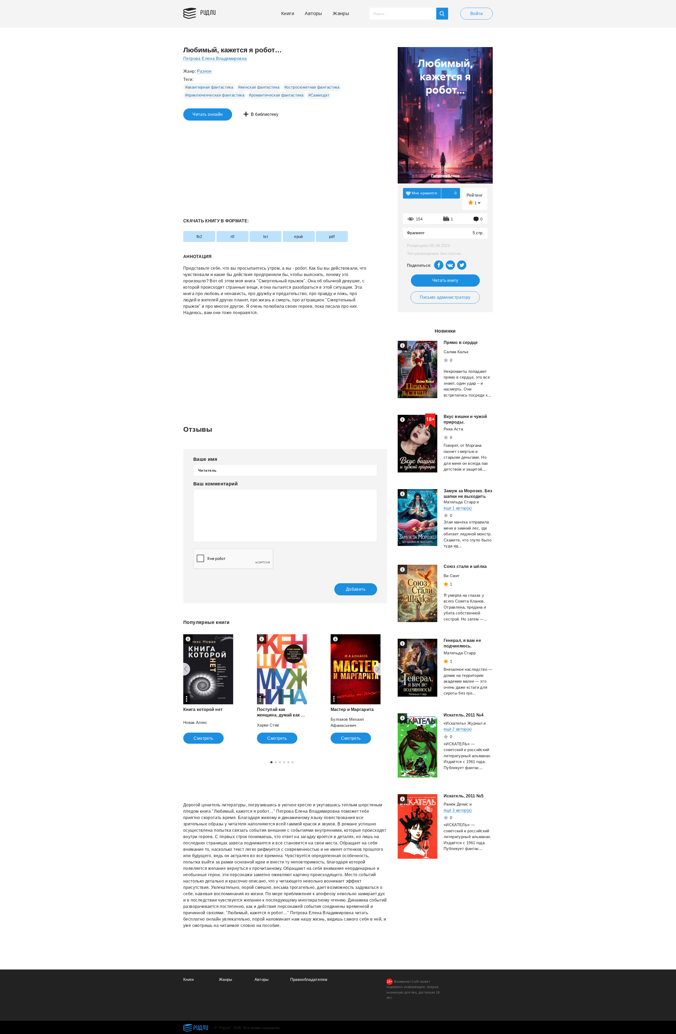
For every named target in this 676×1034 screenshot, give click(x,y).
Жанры (341, 13)
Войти (476, 13)
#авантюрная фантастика (209, 87)
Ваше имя (205, 459)
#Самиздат (318, 95)
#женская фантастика (259, 87)
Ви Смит (451, 575)
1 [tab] (271, 762)
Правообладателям (308, 979)
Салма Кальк (456, 352)
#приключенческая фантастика (214, 95)
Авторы (313, 13)
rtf (232, 236)
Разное (204, 71)
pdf (332, 236)
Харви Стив (268, 725)
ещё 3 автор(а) (458, 810)
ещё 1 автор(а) (458, 508)
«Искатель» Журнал (463, 723)
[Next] (379, 669)
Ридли (208, 12)
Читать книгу (445, 280)
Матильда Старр (460, 502)
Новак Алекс (195, 722)
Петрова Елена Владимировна (215, 58)
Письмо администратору (445, 297)
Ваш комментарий (215, 483)
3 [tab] (280, 762)
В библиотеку (264, 114)
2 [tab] (276, 762)
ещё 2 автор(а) (458, 729)
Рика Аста (453, 429)
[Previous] (183, 669)
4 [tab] (284, 762)
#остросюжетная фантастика (312, 87)
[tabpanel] (208, 689)
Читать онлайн (208, 114)
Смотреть (203, 738)
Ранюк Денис (456, 804)
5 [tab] (288, 762)
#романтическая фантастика (276, 95)
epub (298, 236)
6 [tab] (293, 762)
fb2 (199, 236)
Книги (287, 13)
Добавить (355, 589)
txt (265, 236)
